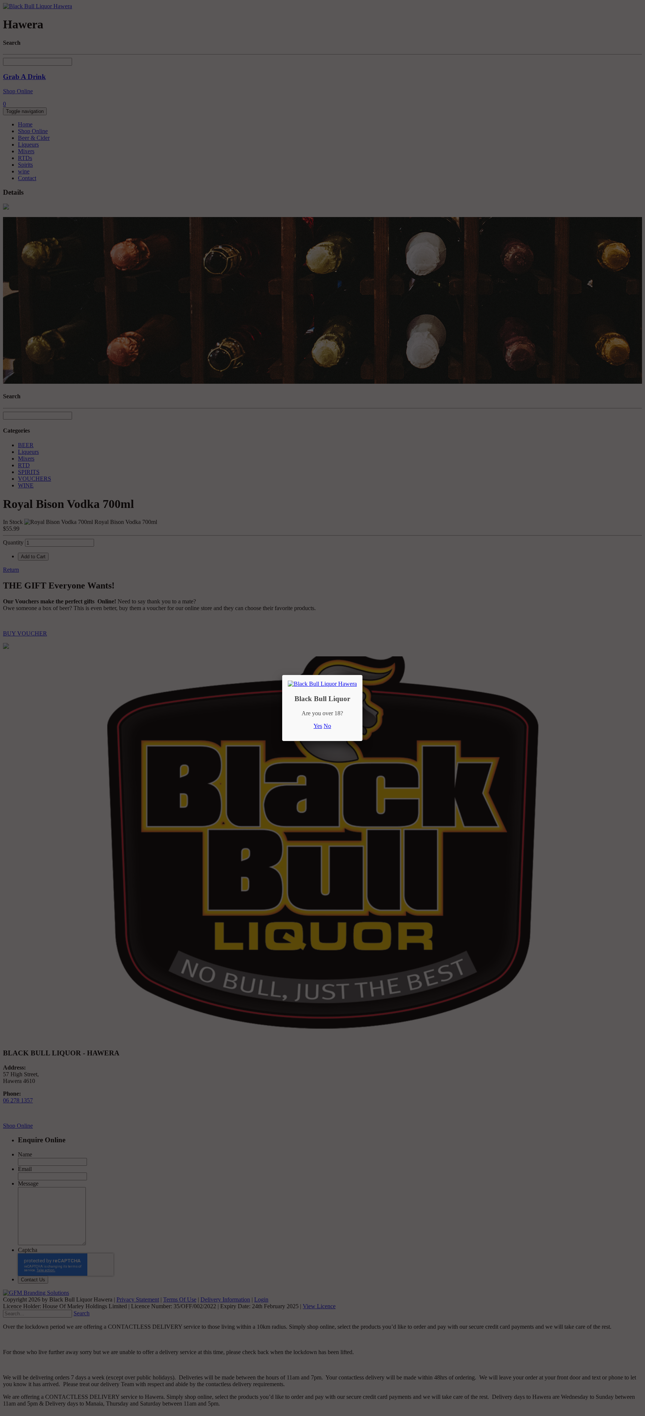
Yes (318, 726)
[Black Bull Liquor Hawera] (322, 684)
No (327, 726)
